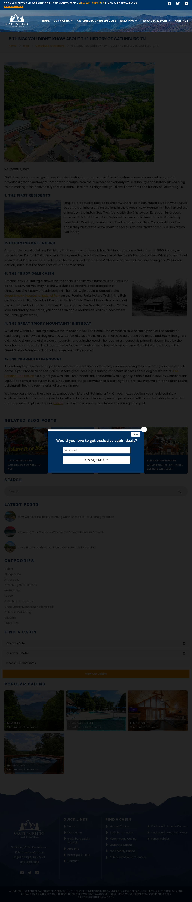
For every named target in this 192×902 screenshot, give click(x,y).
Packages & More (155, 20)
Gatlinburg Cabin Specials (96, 20)
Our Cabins (62, 20)
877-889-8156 (13, 6)
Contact (181, 20)
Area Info (127, 20)
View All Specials (91, 3)
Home (46, 20)
